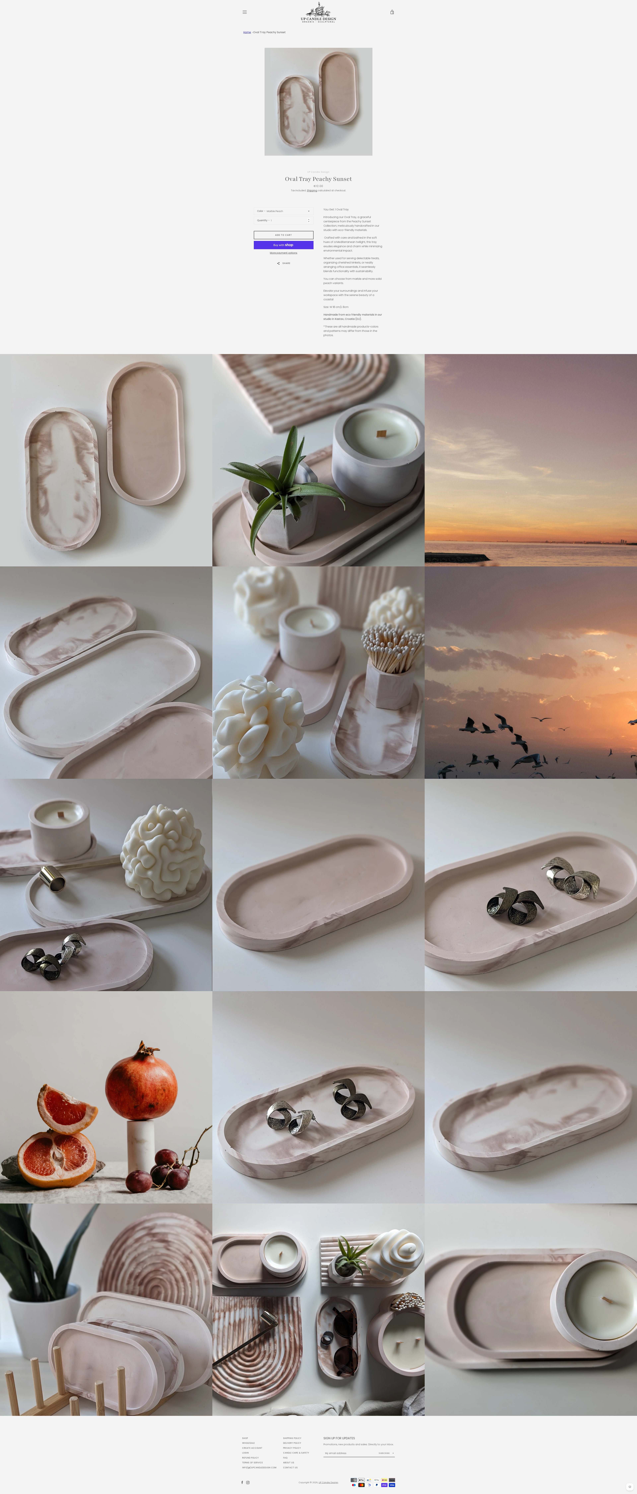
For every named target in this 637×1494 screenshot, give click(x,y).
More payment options (283, 253)
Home (247, 32)
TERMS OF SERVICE (252, 1462)
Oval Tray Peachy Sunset (269, 32)
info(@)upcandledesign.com (259, 1467)
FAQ (285, 1457)
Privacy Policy (292, 1448)
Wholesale (248, 1443)
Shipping (312, 190)
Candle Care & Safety (296, 1452)
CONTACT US (290, 1467)
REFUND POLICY (250, 1457)
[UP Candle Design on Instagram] (247, 1482)
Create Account (252, 1448)
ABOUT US (288, 1462)
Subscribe (384, 1453)
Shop (245, 1438)
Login (245, 1452)
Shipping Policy (292, 1438)
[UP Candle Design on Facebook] (242, 1482)
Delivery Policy (292, 1443)
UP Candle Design (328, 1482)
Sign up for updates (339, 1438)
